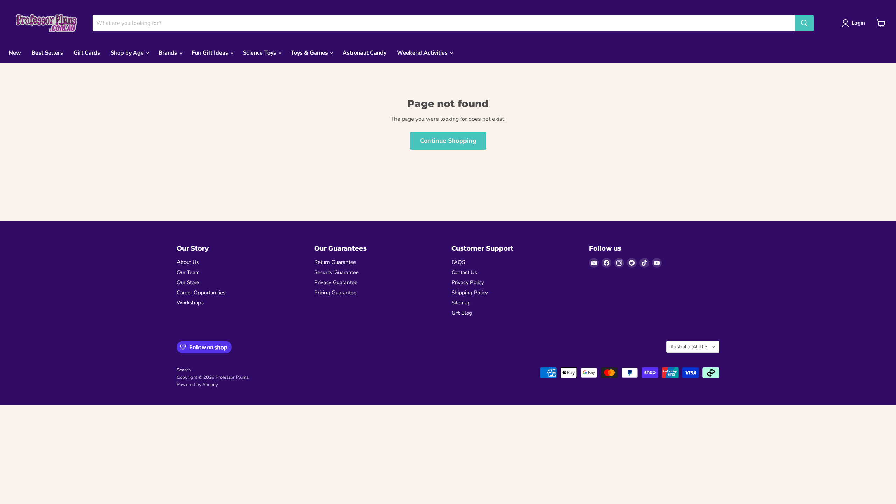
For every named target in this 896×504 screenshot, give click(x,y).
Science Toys (260, 53)
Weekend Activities (423, 53)
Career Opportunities (201, 292)
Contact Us (464, 272)
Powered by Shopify (197, 385)
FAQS (458, 262)
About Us (188, 262)
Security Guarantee (336, 272)
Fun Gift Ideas (211, 53)
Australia (689, 346)
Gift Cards (87, 53)
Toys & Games (310, 53)
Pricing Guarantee (335, 292)
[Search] (804, 23)
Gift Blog (461, 312)
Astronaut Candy (364, 53)
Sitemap (461, 302)
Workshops (190, 302)
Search (184, 370)
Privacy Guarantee (335, 282)
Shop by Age (128, 53)
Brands (168, 53)
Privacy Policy (467, 282)
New (15, 53)
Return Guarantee (335, 262)
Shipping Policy (469, 292)
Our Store (188, 282)
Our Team (188, 272)
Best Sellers (47, 53)
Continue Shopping (448, 140)
